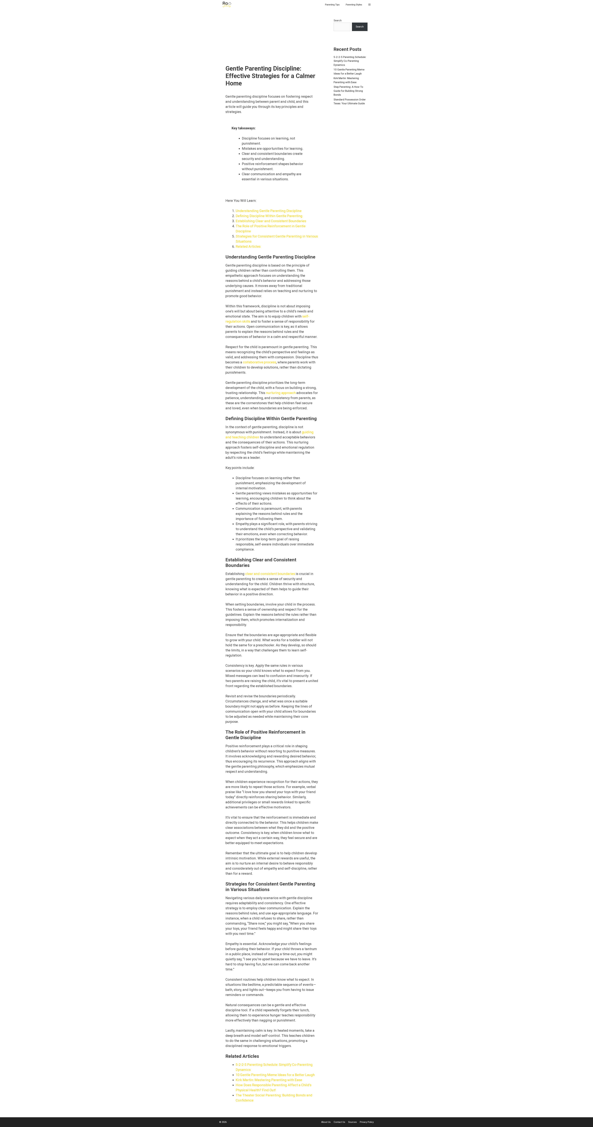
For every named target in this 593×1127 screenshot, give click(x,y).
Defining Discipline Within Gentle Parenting (269, 216)
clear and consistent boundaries (270, 574)
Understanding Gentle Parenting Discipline (268, 211)
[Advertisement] (271, 41)
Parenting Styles (354, 4)
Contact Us (339, 1122)
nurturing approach (281, 393)
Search (338, 20)
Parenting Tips (332, 4)
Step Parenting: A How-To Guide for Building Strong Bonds (348, 90)
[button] (369, 4)
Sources (352, 1122)
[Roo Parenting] (227, 4)
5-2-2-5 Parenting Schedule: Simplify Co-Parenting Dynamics (350, 60)
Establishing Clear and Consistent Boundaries (271, 221)
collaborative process (259, 362)
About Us (326, 1122)
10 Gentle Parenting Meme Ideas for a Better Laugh (275, 1075)
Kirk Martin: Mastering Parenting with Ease (269, 1080)
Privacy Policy (367, 1122)
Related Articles (248, 246)
